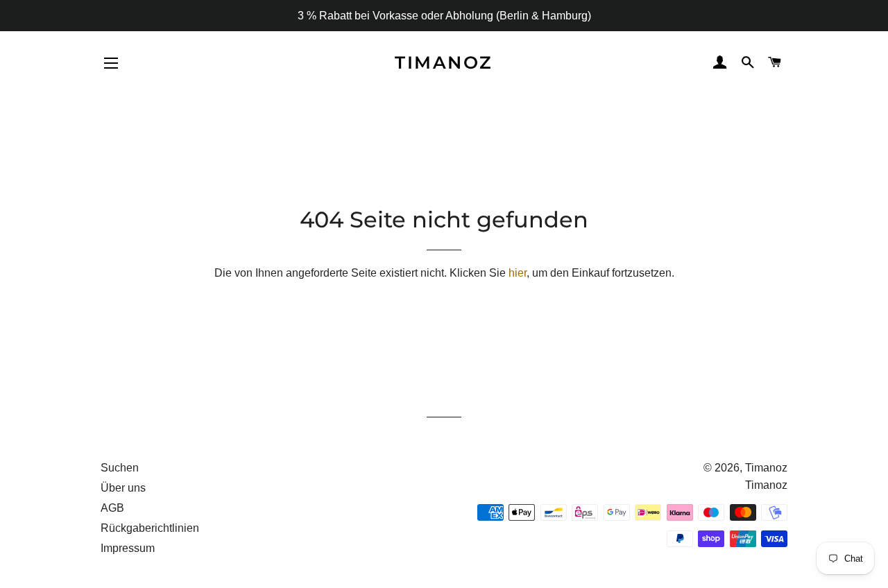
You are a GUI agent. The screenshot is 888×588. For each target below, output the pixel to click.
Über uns (123, 488)
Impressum (128, 548)
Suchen (120, 468)
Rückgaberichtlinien (150, 528)
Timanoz (444, 62)
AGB (112, 508)
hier (518, 273)
